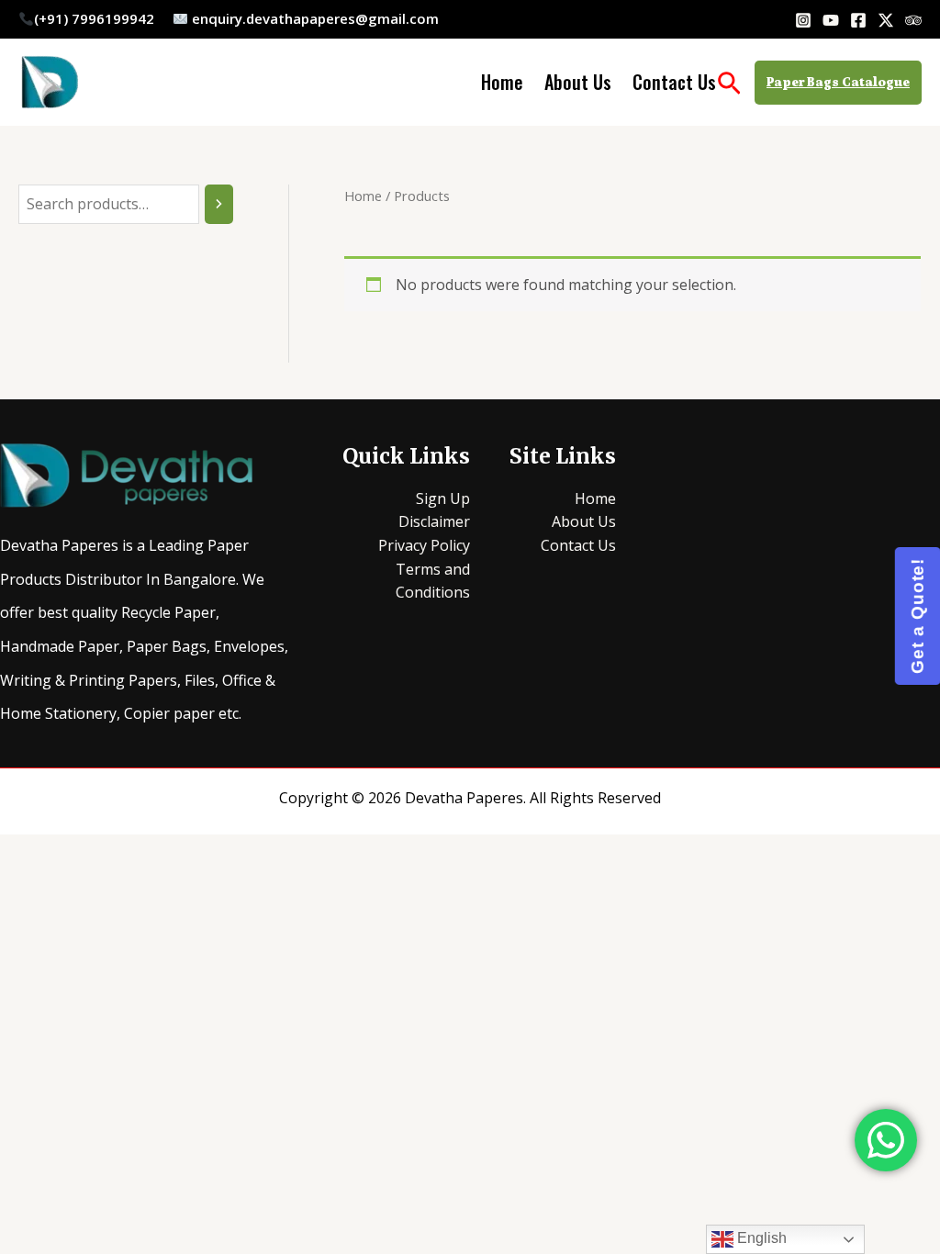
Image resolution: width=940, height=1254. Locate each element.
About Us (577, 81)
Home (502, 81)
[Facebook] (858, 20)
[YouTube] (830, 20)
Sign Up (443, 498)
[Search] (219, 204)
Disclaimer (434, 521)
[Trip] (913, 20)
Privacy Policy (424, 545)
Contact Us (674, 81)
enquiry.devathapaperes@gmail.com (317, 18)
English (760, 1238)
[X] (886, 20)
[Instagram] (803, 20)
